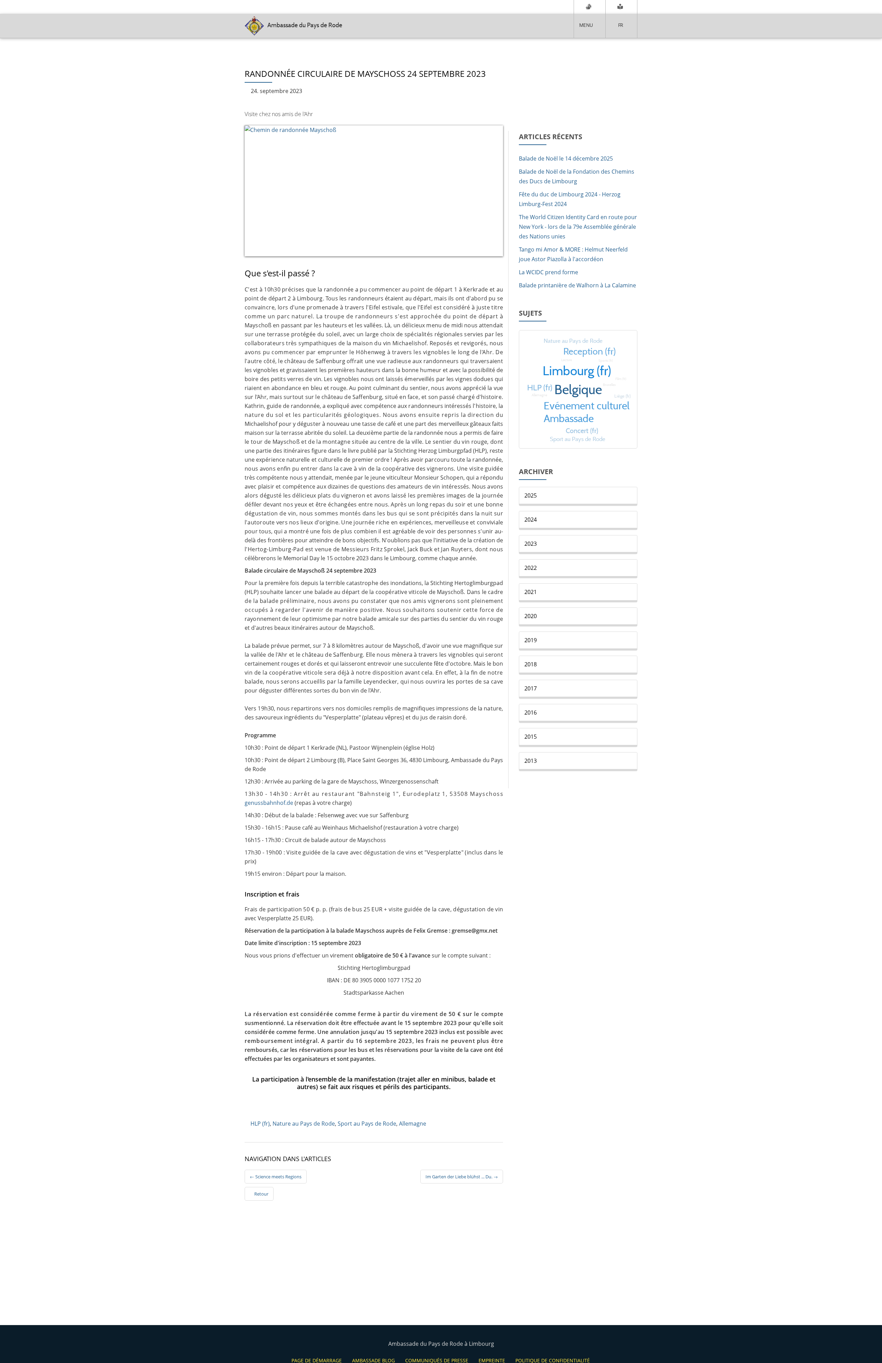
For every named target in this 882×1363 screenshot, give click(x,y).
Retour (260, 1194)
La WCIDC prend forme (548, 272)
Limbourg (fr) (577, 371)
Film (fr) (620, 379)
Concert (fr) (582, 430)
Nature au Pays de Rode (304, 1123)
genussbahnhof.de (269, 803)
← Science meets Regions (275, 1177)
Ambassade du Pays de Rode (304, 25)
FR (620, 25)
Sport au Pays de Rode (367, 1123)
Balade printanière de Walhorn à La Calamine (577, 285)
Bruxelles (609, 384)
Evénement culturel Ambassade (586, 412)
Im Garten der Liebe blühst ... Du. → (461, 1177)
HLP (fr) (260, 1123)
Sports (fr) (605, 360)
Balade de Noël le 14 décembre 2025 (566, 158)
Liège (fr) (622, 396)
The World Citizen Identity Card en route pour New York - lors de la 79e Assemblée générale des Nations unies (578, 226)
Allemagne (412, 1123)
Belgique (578, 389)
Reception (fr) (589, 351)
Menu (586, 25)
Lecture (566, 360)
